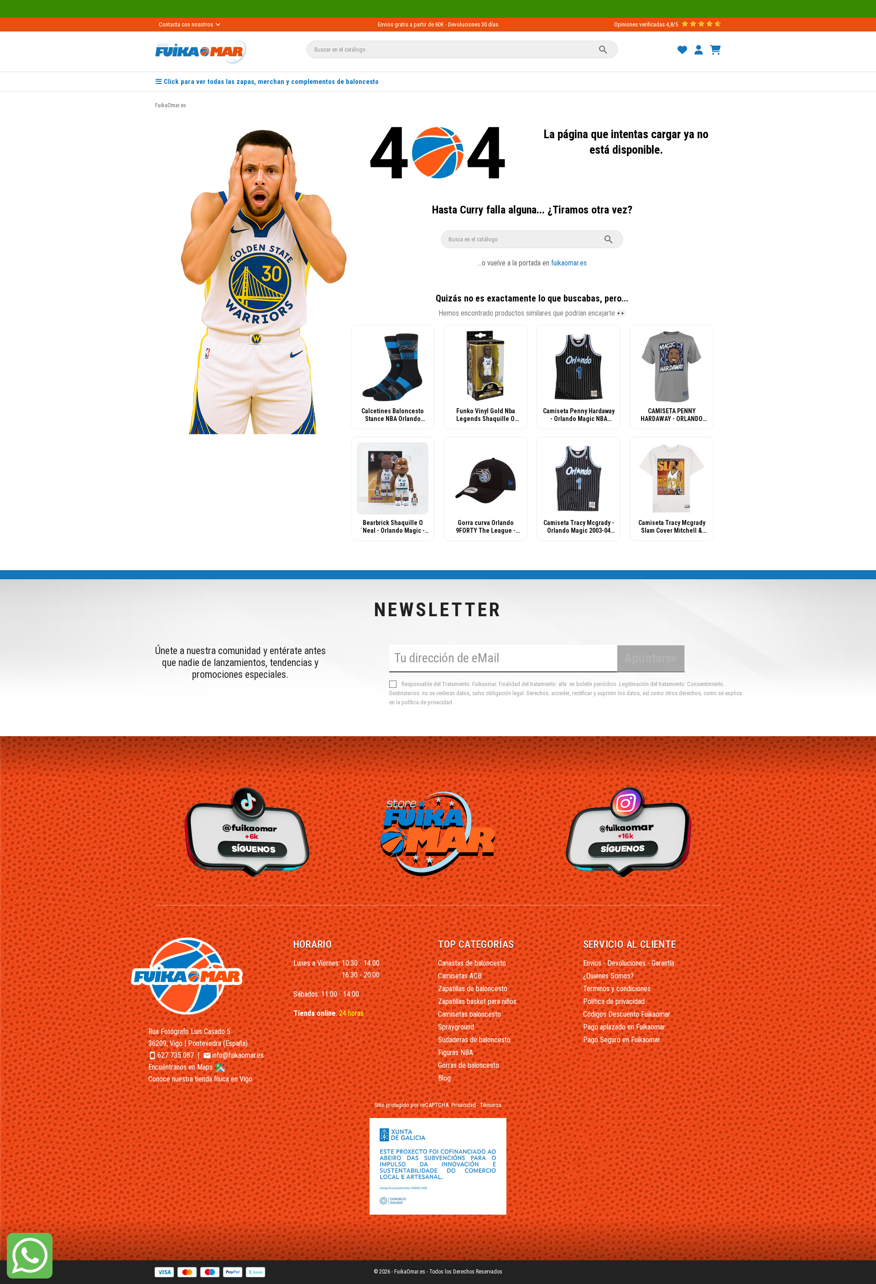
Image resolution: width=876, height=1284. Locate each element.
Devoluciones (464, 24)
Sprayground (456, 1027)
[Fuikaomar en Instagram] (631, 831)
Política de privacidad (614, 1001)
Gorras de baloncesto (468, 1065)
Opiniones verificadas (639, 24)
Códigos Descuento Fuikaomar (626, 1014)
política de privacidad (427, 702)
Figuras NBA (455, 1052)
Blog (444, 1078)
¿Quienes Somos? (608, 976)
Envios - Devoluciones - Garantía (628, 963)
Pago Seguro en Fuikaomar (621, 1039)
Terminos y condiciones (617, 988)
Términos (490, 1105)
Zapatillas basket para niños (477, 1001)
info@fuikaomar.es (238, 1055)
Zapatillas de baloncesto (472, 988)
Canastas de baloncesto (472, 963)
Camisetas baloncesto (469, 1014)
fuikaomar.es (569, 263)
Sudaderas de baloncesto (474, 1039)
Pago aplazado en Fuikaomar (624, 1027)
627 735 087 (175, 1055)
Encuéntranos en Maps (181, 1067)
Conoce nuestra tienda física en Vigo (200, 1079)
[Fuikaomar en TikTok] (244, 831)
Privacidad (463, 1105)
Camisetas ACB (460, 976)
